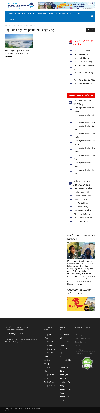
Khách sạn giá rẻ (82, 346)
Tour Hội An (64, 356)
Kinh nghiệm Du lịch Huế (84, 122)
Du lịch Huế (48, 345)
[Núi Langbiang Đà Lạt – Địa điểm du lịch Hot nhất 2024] (19, 41)
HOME (11, 13)
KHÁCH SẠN (78, 13)
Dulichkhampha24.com (14, 334)
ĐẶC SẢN (67, 13)
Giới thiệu (79, 334)
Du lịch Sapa (49, 382)
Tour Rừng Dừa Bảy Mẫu (84, 80)
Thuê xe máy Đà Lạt (82, 214)
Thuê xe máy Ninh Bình (84, 217)
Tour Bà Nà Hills (81, 54)
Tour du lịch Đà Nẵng (83, 188)
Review (11, 19)
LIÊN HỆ (20, 19)
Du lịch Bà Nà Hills (82, 192)
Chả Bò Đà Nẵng (81, 203)
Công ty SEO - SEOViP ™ (84, 353)
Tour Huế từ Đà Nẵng (83, 62)
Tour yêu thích (81, 342)
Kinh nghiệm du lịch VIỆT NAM (81, 95)
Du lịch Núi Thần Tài (82, 199)
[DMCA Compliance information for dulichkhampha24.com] (84, 369)
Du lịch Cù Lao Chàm (82, 196)
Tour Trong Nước (41, 13)
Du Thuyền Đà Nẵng (82, 210)
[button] (92, 16)
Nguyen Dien (9, 56)
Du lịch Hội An (49, 342)
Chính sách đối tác (82, 338)
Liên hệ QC (79, 349)
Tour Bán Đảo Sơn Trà (83, 83)
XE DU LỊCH (56, 13)
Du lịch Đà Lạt (49, 349)
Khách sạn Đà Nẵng (82, 221)
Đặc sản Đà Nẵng (81, 207)
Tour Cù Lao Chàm (82, 51)
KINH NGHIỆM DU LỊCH (23, 13)
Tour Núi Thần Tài (81, 58)
